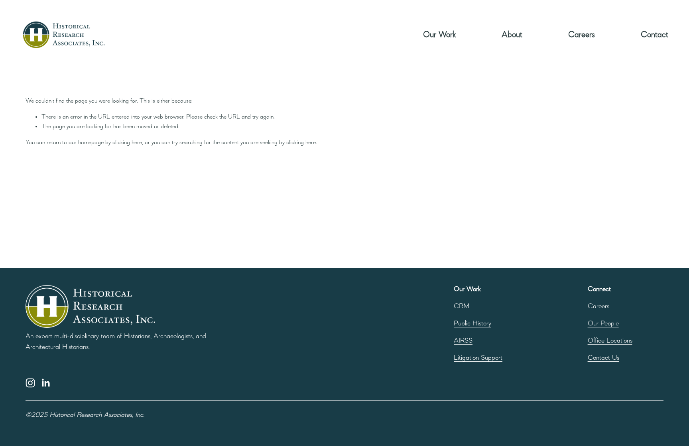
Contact (654, 34)
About (512, 34)
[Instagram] (30, 383)
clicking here (127, 142)
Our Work (439, 34)
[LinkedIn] (45, 383)
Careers (581, 34)
